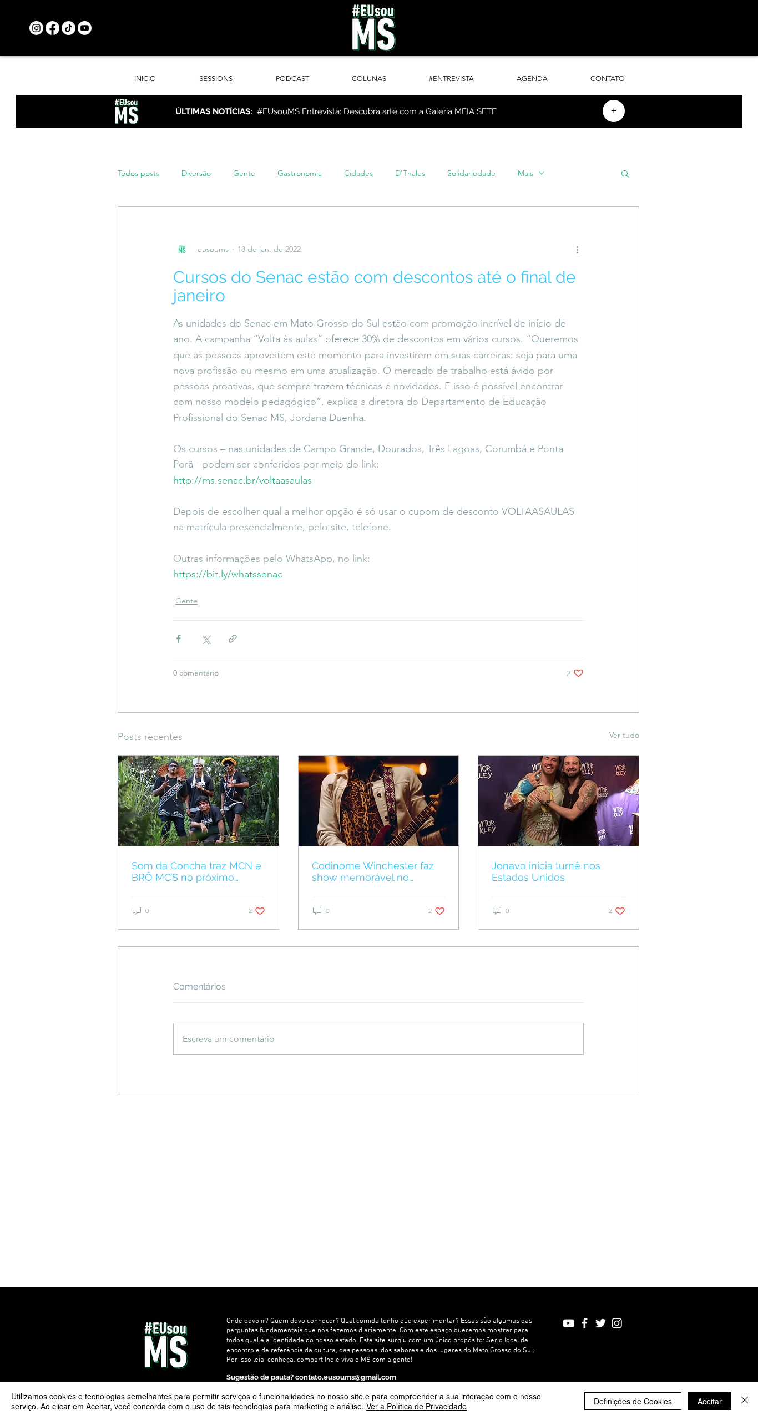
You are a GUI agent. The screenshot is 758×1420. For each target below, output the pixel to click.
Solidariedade (471, 173)
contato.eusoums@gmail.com (345, 1377)
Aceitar (710, 1401)
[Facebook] (52, 28)
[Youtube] (85, 28)
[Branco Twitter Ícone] (601, 1323)
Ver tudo (624, 735)
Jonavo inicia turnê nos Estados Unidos (546, 871)
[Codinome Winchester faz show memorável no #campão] (379, 801)
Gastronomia (299, 173)
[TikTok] (68, 28)
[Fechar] (744, 1401)
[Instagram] (36, 28)
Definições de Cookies (633, 1401)
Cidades (358, 173)
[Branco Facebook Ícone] (585, 1323)
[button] (625, 173)
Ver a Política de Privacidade (416, 1406)
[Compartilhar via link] (233, 638)
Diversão (196, 173)
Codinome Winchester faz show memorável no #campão (373, 871)
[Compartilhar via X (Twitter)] (205, 638)
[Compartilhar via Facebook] (178, 638)
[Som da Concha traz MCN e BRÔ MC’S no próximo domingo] (198, 801)
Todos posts (138, 173)
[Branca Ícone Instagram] (617, 1323)
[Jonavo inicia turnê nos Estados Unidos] (558, 801)
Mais (525, 173)
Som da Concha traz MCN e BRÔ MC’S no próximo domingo (196, 871)
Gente (244, 173)
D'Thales (410, 173)
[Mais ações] (577, 249)
